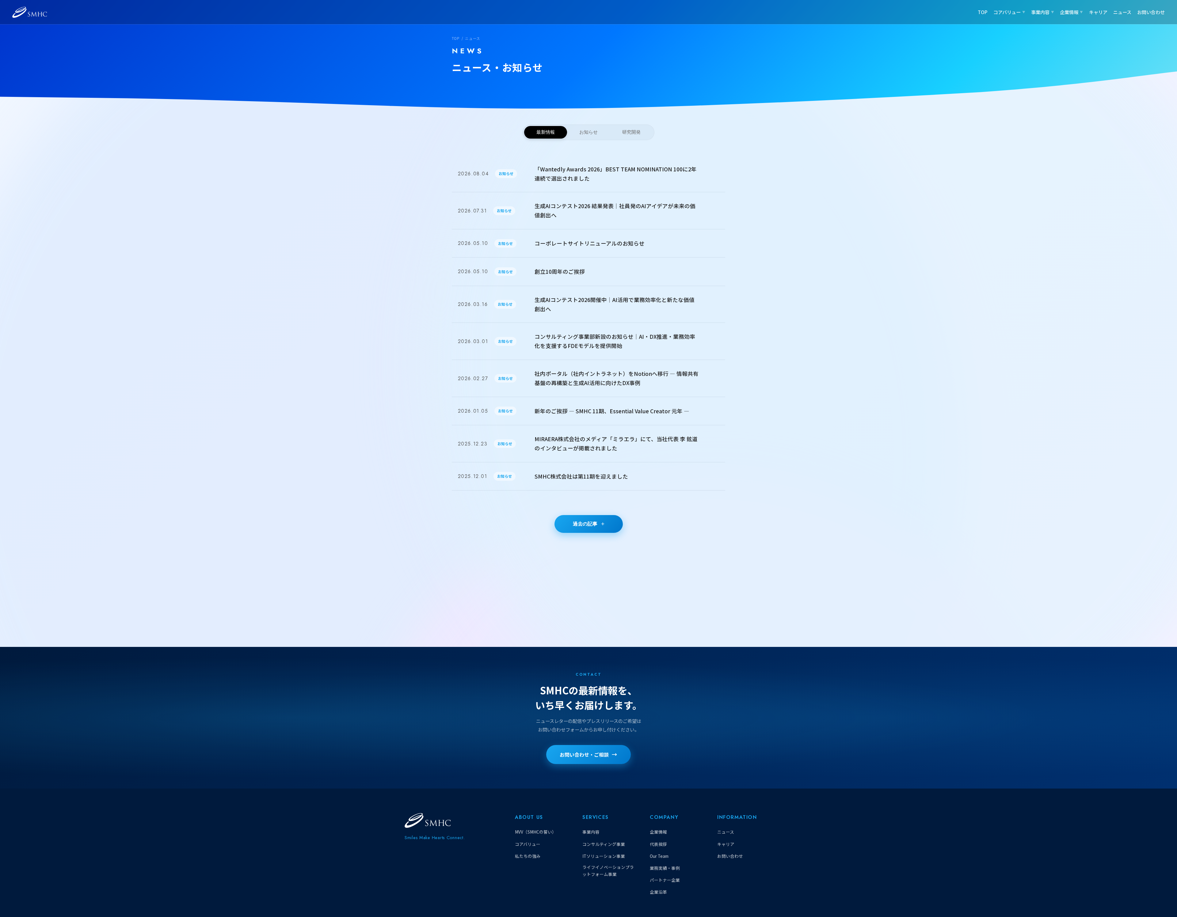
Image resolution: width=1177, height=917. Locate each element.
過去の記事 (585, 523)
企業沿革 (658, 892)
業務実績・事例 (665, 868)
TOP (983, 12)
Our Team (659, 856)
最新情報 (545, 132)
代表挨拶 (658, 844)
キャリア (1098, 12)
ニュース (1122, 12)
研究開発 (631, 132)
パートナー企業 (665, 880)
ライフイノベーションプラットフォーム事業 (608, 870)
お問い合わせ (1151, 12)
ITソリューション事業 (603, 856)
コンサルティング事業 (603, 844)
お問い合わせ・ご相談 (584, 754)
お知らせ (588, 132)
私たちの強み (528, 856)
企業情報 (1069, 12)
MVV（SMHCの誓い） (535, 832)
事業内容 (1040, 12)
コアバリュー (1007, 12)
